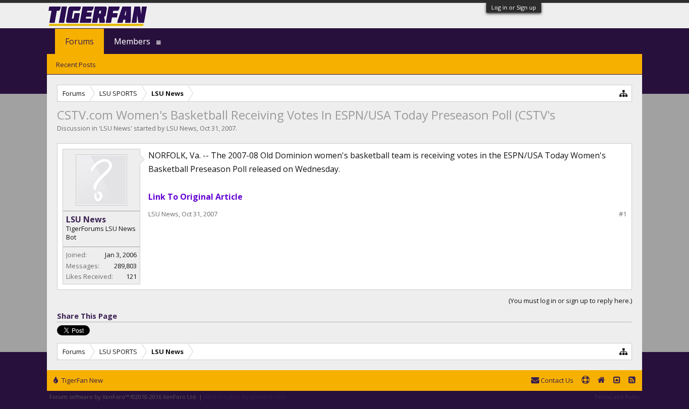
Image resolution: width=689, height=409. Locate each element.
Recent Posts (76, 64)
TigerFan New (81, 380)
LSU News (115, 128)
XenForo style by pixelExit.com (245, 396)
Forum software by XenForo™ (123, 396)
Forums (79, 41)
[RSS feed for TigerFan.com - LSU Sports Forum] (632, 381)
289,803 (125, 265)
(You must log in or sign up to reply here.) (570, 300)
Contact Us (556, 380)
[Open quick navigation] (623, 93)
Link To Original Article (195, 196)
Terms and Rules (617, 396)
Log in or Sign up (513, 7)
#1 (622, 214)
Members (132, 41)
